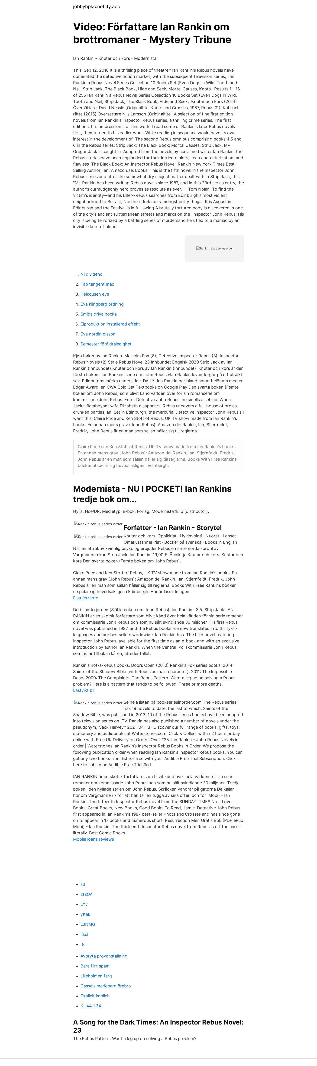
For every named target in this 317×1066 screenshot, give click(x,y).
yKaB (86, 914)
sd (83, 884)
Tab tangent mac (97, 284)
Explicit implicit (95, 995)
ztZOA (87, 894)
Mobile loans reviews (93, 839)
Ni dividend (92, 274)
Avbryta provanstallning (104, 956)
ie (82, 944)
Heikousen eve (95, 294)
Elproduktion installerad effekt (110, 324)
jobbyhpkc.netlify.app (96, 6)
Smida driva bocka (99, 314)
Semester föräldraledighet (106, 344)
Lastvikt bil (83, 690)
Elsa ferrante (85, 597)
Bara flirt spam (95, 966)
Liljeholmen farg (96, 975)
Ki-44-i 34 (91, 1005)
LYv (84, 904)
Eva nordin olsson (98, 334)
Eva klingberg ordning (102, 304)
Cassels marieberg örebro (106, 985)
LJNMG (88, 924)
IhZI (84, 934)
